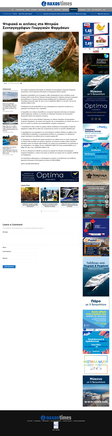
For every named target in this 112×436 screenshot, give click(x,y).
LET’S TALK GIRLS (96, 9)
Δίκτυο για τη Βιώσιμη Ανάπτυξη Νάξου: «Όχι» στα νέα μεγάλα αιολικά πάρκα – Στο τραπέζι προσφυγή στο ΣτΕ (10, 106)
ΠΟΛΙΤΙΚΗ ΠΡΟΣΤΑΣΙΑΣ (56, 421)
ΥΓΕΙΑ (88, 9)
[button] (77, 199)
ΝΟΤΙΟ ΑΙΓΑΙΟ (41, 9)
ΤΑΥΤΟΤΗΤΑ (29, 421)
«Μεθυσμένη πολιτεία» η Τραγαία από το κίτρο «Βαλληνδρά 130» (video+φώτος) (30, 205)
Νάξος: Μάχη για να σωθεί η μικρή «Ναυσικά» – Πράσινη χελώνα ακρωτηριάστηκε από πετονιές (10, 128)
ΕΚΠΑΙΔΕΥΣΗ (82, 9)
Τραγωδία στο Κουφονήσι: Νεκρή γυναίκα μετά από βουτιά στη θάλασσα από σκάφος (45, 14)
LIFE (104, 9)
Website (5, 258)
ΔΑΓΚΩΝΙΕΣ (65, 9)
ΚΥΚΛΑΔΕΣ (34, 9)
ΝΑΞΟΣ (27, 9)
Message (5, 232)
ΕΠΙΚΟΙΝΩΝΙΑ (37, 421)
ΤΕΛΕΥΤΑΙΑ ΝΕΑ (20, 9)
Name (4, 247)
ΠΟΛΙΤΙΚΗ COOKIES (67, 421)
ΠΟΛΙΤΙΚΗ (49, 9)
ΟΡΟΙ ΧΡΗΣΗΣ (46, 421)
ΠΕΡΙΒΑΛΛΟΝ (73, 9)
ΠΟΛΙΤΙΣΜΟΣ (57, 9)
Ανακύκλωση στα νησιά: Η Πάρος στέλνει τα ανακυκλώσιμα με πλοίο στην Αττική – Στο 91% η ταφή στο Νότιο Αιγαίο (10, 150)
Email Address (7, 251)
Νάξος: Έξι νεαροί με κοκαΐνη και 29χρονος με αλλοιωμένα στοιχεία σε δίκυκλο (69, 205)
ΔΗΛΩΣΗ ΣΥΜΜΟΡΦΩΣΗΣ (79, 421)
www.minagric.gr (26, 114)
